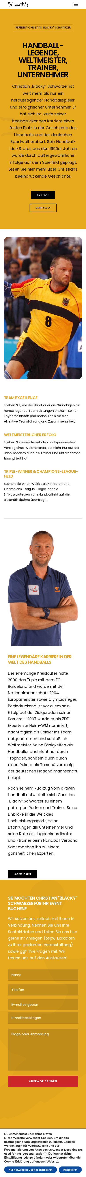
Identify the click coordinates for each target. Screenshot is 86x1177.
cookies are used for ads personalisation (43, 1152)
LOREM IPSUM (22, 874)
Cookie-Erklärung (16, 1162)
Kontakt (43, 194)
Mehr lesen (43, 207)
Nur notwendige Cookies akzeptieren (30, 1170)
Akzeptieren (70, 1170)
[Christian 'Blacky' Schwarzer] (18, 4)
